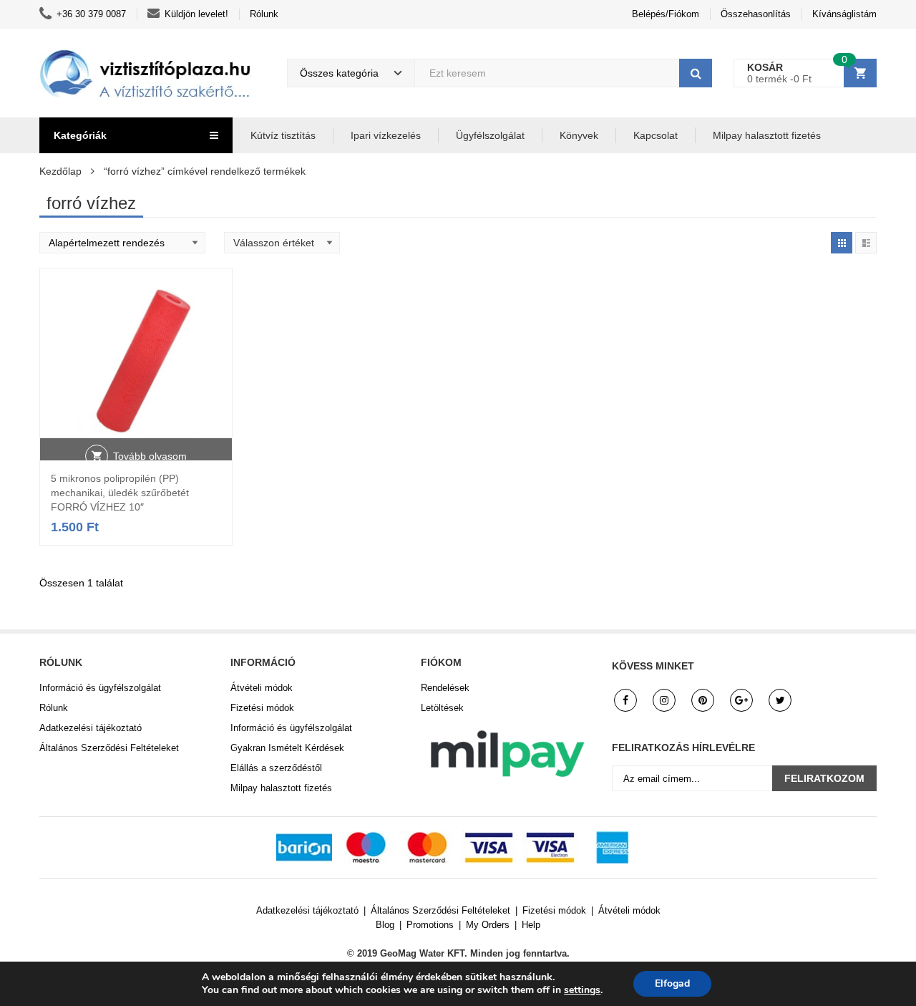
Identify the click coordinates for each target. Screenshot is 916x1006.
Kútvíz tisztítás (283, 135)
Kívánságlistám (844, 14)
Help (531, 924)
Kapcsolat (655, 135)
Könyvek (579, 135)
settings (582, 990)
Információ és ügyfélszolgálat (100, 687)
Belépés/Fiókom (665, 14)
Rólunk (264, 14)
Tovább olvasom (150, 456)
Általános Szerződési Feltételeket (109, 748)
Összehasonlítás (756, 14)
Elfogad (672, 983)
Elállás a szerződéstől (276, 768)
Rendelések (445, 687)
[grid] (841, 242)
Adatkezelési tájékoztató (90, 727)
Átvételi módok (261, 687)
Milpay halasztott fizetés (767, 135)
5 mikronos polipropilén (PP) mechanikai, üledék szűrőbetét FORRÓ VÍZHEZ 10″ (120, 493)
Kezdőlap (60, 171)
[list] (866, 242)
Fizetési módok (262, 707)
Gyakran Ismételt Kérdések (287, 748)
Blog (385, 924)
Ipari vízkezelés (386, 135)
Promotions (430, 924)
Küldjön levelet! (196, 14)
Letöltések (442, 707)
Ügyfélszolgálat (490, 135)
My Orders (488, 924)
